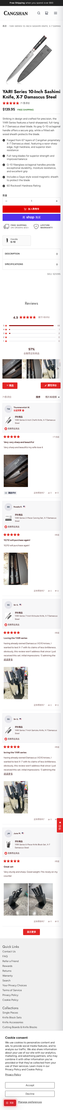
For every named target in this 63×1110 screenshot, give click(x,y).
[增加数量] (56, 201)
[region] (31, 369)
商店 (5, 26)
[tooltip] (10, 493)
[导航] (55, 13)
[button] (16, 103)
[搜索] (38, 13)
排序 (38, 397)
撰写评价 (53, 386)
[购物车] (46, 13)
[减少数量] (6, 201)
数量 (5, 195)
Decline (30, 1093)
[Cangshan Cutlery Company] (16, 13)
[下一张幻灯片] (58, 369)
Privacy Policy (13, 1074)
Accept (30, 1085)
